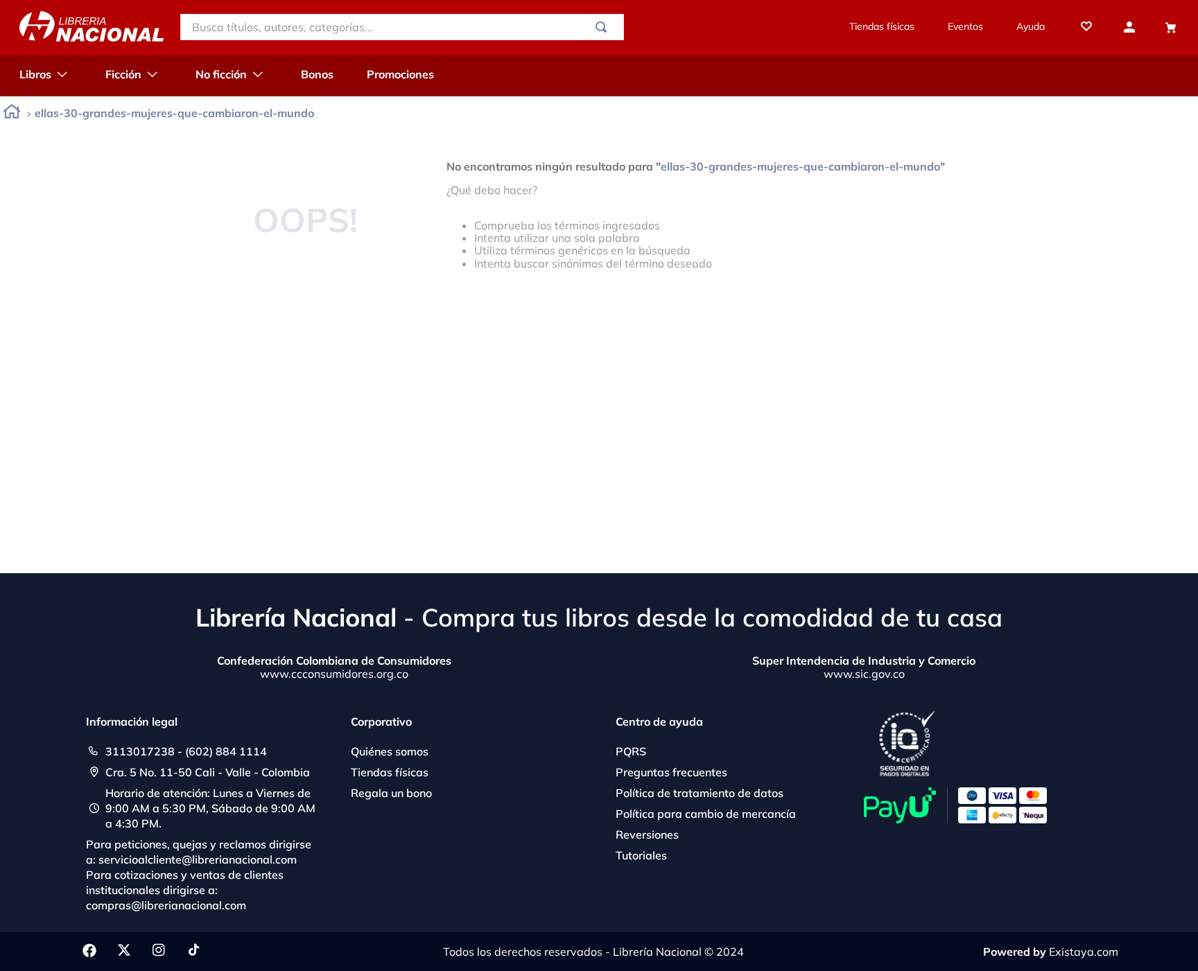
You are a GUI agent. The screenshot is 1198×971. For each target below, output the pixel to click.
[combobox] (402, 27)
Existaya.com (1083, 952)
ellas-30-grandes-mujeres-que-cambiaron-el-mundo (174, 113)
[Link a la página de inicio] (12, 114)
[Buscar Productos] (604, 27)
